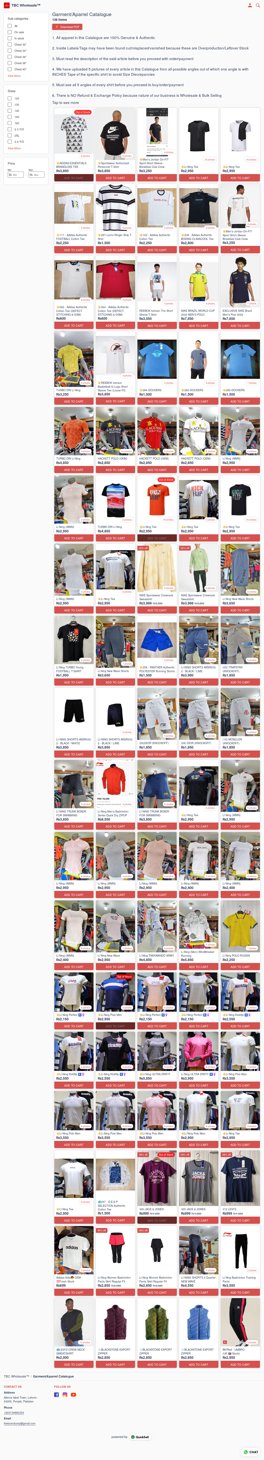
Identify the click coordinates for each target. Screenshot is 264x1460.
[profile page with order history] (250, 5)
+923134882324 (14, 1412)
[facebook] (56, 1395)
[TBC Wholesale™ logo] (7, 5)
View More (14, 75)
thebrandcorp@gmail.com (20, 1423)
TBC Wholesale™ (26, 5)
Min (10, 169)
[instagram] (65, 1395)
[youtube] (73, 1395)
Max (31, 169)
